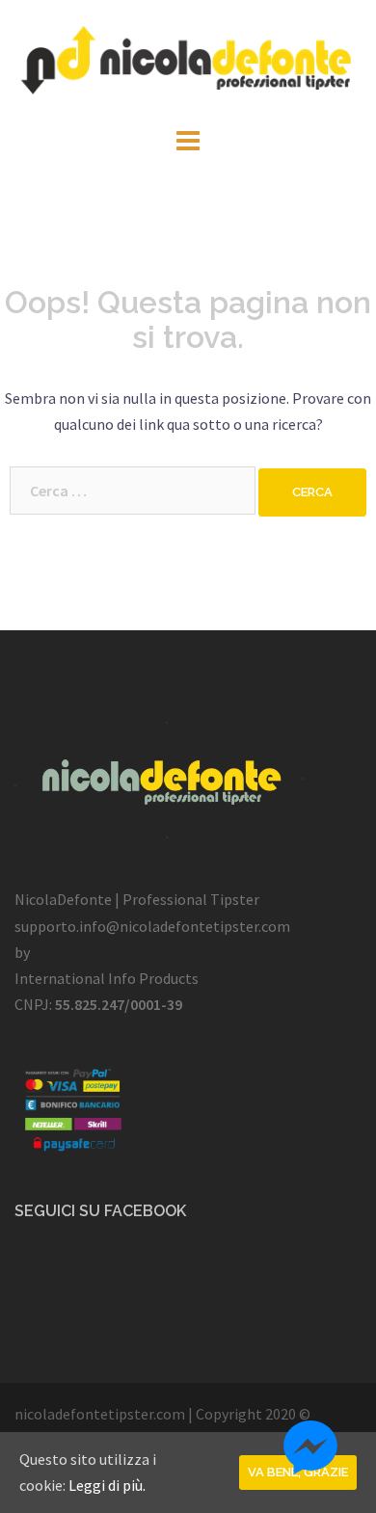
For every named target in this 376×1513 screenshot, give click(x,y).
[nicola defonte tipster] (188, 59)
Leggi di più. (107, 1485)
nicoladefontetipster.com (99, 1413)
